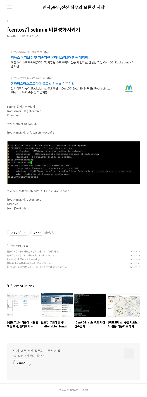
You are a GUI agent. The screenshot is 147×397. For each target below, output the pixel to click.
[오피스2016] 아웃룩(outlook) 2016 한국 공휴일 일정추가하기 (35, 267)
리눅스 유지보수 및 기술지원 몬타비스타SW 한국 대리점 (49, 57)
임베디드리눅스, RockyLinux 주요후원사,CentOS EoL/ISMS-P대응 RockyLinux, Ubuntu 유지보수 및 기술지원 (60, 90)
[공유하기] (20, 232)
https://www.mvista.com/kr (28, 77)
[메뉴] (9, 7)
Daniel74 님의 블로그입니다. (28, 355)
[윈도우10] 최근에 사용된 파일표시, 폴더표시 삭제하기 (31, 251)
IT (9, 245)
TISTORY (74, 390)
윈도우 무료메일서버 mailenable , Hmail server (28, 255)
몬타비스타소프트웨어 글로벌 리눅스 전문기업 (43, 83)
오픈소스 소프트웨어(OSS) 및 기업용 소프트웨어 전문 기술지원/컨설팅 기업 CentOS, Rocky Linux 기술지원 (72, 64)
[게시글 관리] (25, 232)
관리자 (85, 390)
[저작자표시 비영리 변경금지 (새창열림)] (49, 232)
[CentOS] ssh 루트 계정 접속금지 (22, 259)
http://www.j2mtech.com (26, 51)
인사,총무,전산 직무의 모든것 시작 (74, 7)
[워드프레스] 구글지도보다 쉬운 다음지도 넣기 (27, 263)
